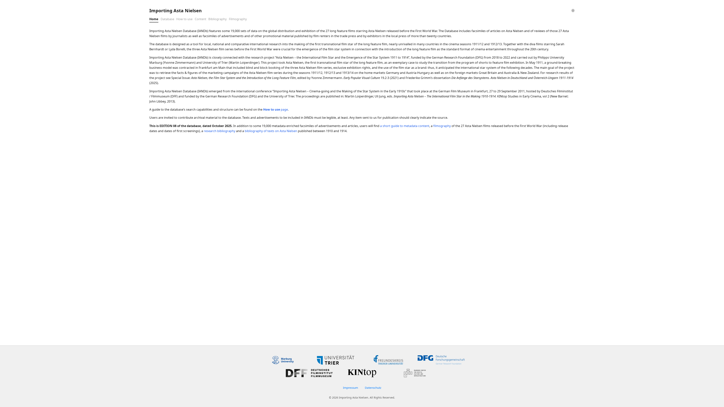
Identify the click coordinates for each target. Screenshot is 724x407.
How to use (184, 19)
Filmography (238, 19)
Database (167, 19)
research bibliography (219, 131)
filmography (442, 126)
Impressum (350, 387)
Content (200, 19)
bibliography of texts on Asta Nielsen (271, 131)
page (275, 109)
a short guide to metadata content (404, 126)
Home (153, 19)
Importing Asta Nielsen (175, 10)
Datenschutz (373, 387)
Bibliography (217, 19)
